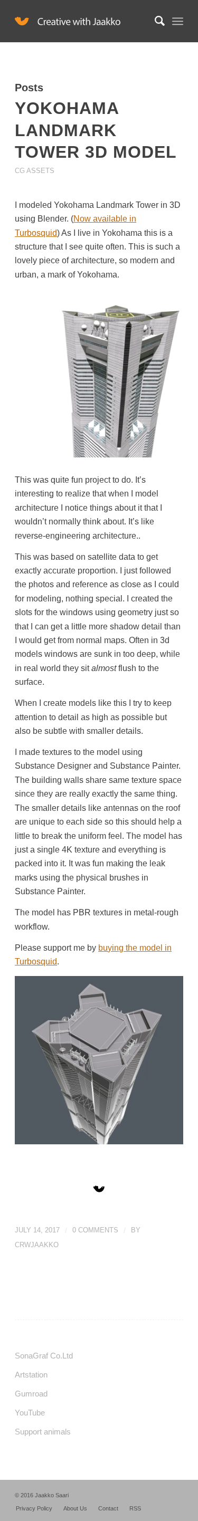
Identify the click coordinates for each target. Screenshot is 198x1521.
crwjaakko (37, 1245)
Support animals (43, 1431)
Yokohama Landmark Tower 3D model (96, 130)
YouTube (30, 1412)
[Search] (154, 21)
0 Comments (95, 1230)
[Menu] (177, 21)
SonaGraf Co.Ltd (44, 1355)
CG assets (34, 171)
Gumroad (31, 1393)
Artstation (31, 1374)
